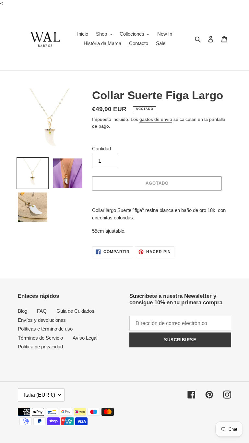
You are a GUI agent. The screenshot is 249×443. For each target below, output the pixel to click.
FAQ (42, 311)
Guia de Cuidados (75, 311)
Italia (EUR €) (39, 395)
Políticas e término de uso (45, 329)
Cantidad (101, 148)
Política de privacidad (40, 346)
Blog (22, 311)
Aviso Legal (85, 338)
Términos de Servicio (40, 338)
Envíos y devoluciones (42, 320)
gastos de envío (155, 119)
